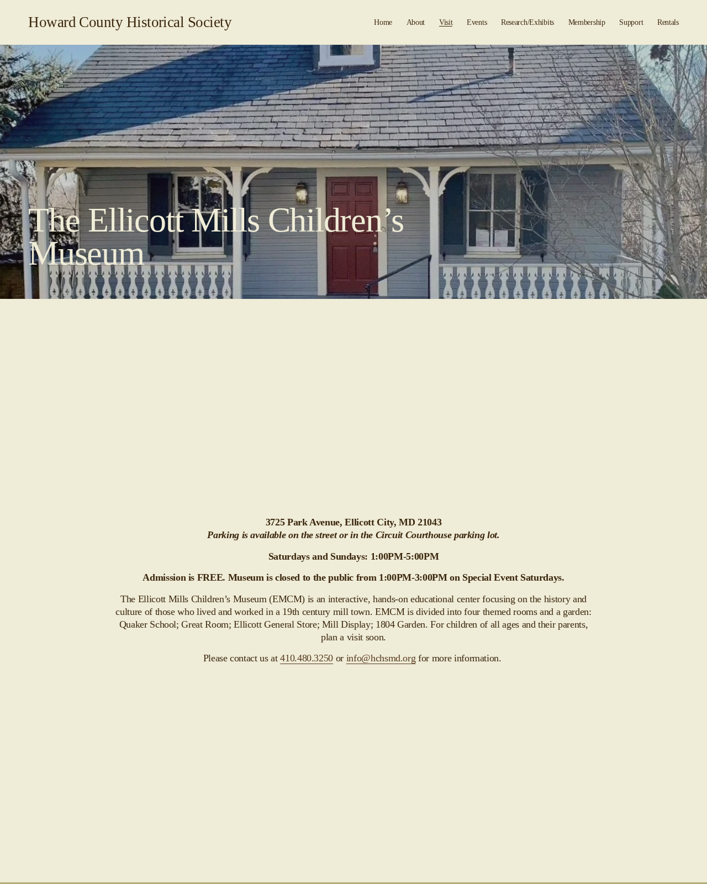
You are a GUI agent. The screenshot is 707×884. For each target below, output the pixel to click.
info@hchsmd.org (381, 658)
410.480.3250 (306, 658)
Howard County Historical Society (129, 22)
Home (383, 22)
